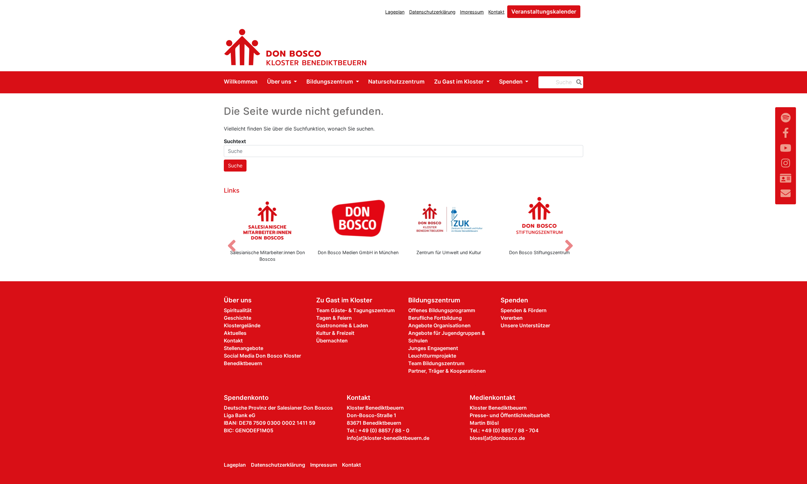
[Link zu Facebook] (785, 133)
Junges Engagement (433, 348)
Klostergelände (242, 325)
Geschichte (237, 318)
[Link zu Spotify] (786, 118)
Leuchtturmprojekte (432, 356)
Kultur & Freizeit (335, 333)
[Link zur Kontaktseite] (785, 178)
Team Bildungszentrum (436, 363)
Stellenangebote (243, 348)
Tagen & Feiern (334, 318)
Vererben (512, 318)
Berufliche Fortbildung (435, 318)
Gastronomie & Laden (342, 325)
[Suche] (577, 82)
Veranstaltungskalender (543, 11)
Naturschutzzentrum (396, 81)
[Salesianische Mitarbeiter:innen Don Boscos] (267, 220)
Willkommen (241, 81)
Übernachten (332, 340)
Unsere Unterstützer (525, 325)
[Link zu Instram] (785, 163)
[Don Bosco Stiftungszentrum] (539, 220)
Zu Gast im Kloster (459, 81)
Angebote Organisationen (439, 325)
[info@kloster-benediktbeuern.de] (786, 193)
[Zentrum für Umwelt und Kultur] (449, 220)
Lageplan (394, 12)
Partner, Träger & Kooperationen (447, 371)
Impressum (472, 12)
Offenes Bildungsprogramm (441, 310)
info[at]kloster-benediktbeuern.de (388, 438)
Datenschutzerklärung (432, 12)
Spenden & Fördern (524, 310)
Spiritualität (238, 310)
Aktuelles (235, 333)
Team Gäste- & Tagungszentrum (355, 310)
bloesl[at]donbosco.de (497, 438)
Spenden (511, 81)
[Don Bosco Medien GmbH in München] (358, 220)
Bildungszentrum (330, 81)
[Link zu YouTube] (785, 148)
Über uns (280, 81)
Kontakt (496, 12)
